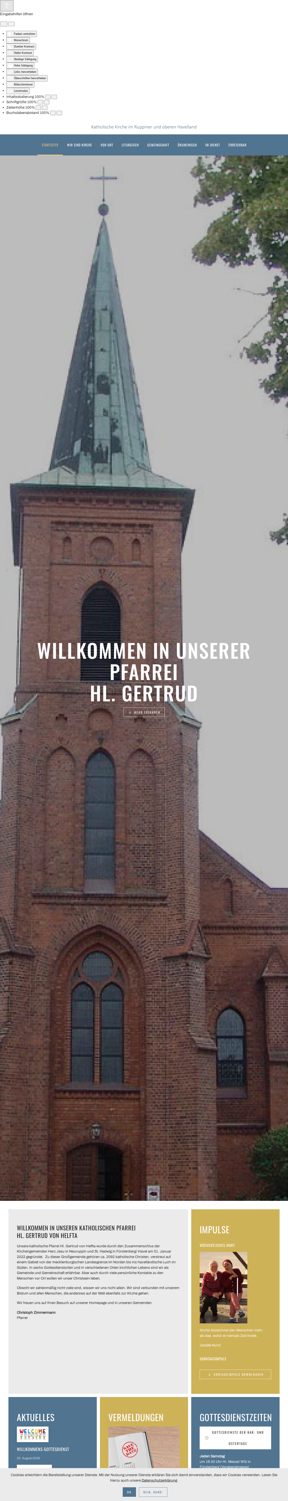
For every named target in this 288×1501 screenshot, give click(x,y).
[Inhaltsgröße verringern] (48, 97)
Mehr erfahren (147, 712)
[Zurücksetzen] (3, 24)
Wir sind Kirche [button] (79, 144)
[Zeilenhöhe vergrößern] (44, 107)
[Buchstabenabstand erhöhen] (59, 113)
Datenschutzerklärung (159, 1480)
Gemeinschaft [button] (158, 144)
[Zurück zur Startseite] (144, 127)
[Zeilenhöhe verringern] (38, 107)
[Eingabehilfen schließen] (11, 24)
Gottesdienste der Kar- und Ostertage (238, 1438)
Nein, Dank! (153, 1492)
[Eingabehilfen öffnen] (6, 5)
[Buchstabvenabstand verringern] (53, 113)
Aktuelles (36, 1417)
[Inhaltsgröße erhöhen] (54, 97)
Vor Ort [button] (107, 144)
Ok (129, 1492)
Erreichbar (237, 144)
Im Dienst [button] (212, 144)
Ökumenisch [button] (187, 144)
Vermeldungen (136, 1417)
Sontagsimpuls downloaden (239, 1374)
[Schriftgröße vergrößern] (46, 102)
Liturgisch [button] (130, 144)
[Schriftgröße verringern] (40, 102)
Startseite (50, 144)
